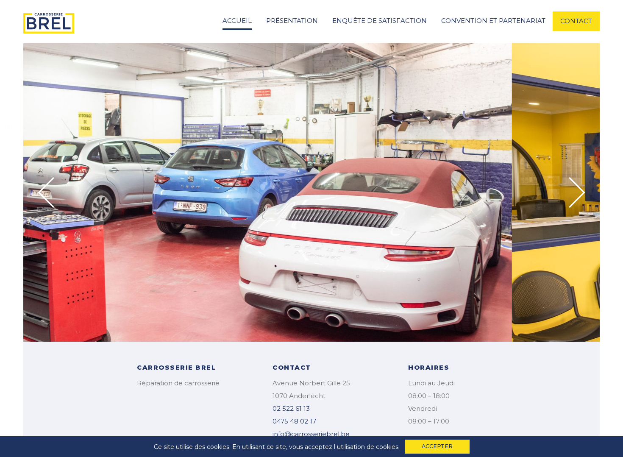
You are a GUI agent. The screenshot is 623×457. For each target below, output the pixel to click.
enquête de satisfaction (379, 21)
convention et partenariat (493, 21)
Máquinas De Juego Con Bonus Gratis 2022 (501, 294)
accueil (237, 21)
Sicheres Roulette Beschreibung (489, 46)
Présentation (292, 21)
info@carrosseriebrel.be (311, 434)
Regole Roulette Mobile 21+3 (43, 286)
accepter (437, 446)
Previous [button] (46, 192)
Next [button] (577, 192)
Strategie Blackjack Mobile (414, 179)
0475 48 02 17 (294, 421)
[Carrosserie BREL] (48, 21)
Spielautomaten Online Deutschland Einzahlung (284, 339)
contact (576, 21)
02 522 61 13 (291, 408)
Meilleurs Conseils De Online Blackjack (362, 64)
